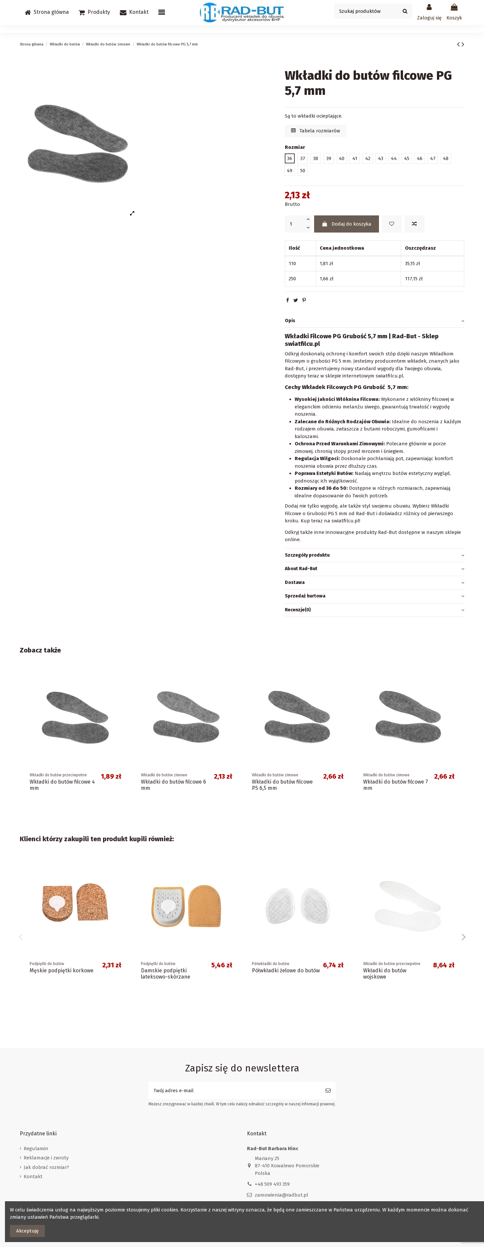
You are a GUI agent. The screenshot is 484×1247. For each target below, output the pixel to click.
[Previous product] (459, 44)
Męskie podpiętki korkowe (62, 970)
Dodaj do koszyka (351, 224)
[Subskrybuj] (328, 1090)
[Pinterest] (304, 300)
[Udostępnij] (287, 300)
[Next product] (463, 44)
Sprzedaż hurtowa (305, 596)
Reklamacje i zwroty (46, 1158)
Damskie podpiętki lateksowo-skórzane (165, 973)
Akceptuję (27, 1231)
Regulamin (36, 1148)
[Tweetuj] (295, 300)
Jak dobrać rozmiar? (46, 1167)
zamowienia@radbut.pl (281, 1195)
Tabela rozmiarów (319, 131)
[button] (94, 12)
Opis (290, 320)
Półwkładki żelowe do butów (286, 970)
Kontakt (33, 1176)
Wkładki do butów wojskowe (384, 973)
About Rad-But (301, 568)
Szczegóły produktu (307, 555)
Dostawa (295, 582)
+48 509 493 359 (272, 1184)
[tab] (374, 321)
